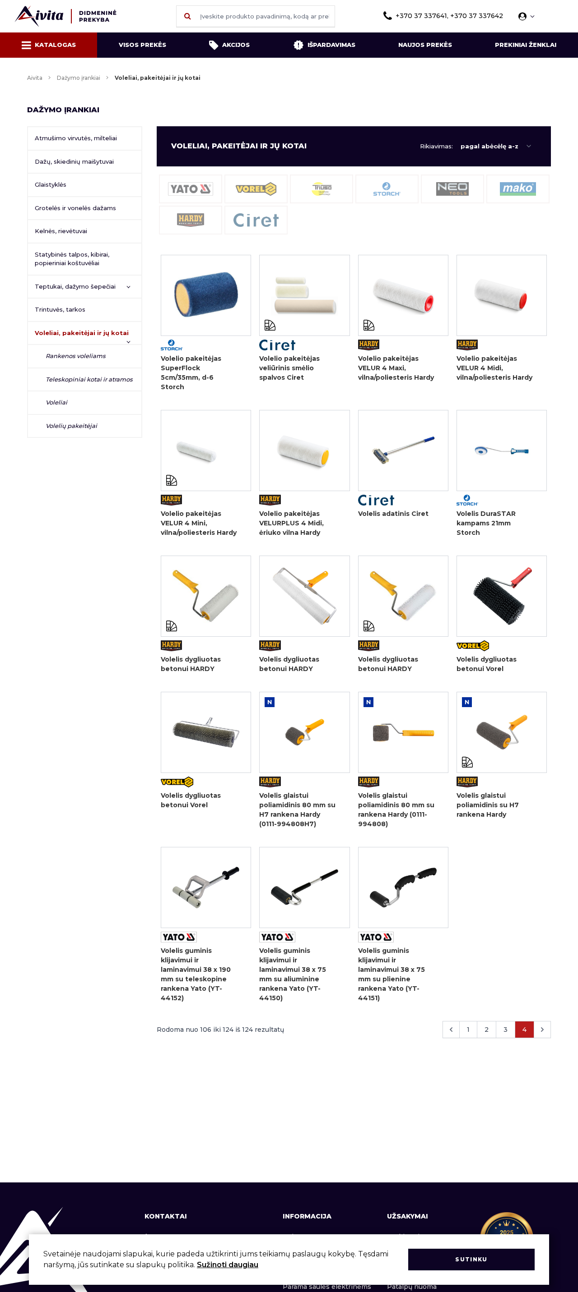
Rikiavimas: (436, 146)
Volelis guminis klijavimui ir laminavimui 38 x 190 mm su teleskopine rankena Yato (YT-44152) (196, 974)
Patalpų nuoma (412, 1287)
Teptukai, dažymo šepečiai (75, 286)
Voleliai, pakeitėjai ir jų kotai (82, 332)
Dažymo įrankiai (78, 77)
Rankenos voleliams (76, 355)
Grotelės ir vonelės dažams (75, 208)
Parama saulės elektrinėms (327, 1287)
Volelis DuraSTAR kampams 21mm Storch (486, 523)
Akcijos (236, 44)
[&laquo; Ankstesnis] (451, 1029)
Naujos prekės (425, 44)
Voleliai (56, 402)
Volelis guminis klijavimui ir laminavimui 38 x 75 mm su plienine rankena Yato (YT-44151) (391, 974)
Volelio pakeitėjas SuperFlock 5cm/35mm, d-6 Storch (191, 372)
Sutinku (471, 1259)
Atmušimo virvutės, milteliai (76, 138)
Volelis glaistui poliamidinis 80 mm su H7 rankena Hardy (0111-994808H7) (297, 809)
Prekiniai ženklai (525, 44)
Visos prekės (142, 44)
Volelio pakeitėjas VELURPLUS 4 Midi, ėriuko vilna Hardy (291, 523)
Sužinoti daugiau (227, 1264)
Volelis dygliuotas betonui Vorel (487, 664)
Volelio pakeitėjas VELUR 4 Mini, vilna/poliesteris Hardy (199, 523)
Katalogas (55, 44)
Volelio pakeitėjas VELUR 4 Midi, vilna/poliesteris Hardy (494, 368)
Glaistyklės (50, 184)
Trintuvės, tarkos (60, 309)
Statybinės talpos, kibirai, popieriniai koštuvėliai (72, 259)
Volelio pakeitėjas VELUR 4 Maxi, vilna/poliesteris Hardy (396, 368)
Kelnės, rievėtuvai (61, 230)
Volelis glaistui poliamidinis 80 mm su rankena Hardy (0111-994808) (396, 809)
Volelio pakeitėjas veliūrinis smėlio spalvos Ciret (289, 368)
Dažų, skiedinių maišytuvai (74, 161)
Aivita (34, 77)
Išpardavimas (331, 44)
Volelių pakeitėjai (71, 425)
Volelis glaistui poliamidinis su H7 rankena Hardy (488, 804)
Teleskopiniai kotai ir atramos (89, 379)
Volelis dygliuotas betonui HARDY (191, 664)
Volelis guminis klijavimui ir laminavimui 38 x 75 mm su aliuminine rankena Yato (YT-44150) (292, 974)
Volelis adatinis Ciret (393, 514)
